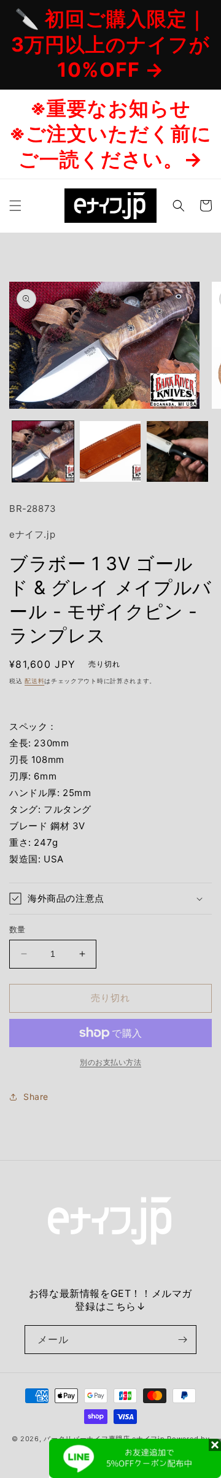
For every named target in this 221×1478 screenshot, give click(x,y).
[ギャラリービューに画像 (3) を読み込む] (177, 451)
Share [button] (35, 1096)
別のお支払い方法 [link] (110, 1062)
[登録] (182, 1339)
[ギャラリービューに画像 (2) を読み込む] (110, 451)
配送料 (34, 680)
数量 (17, 929)
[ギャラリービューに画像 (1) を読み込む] (43, 451)
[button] (15, 205)
